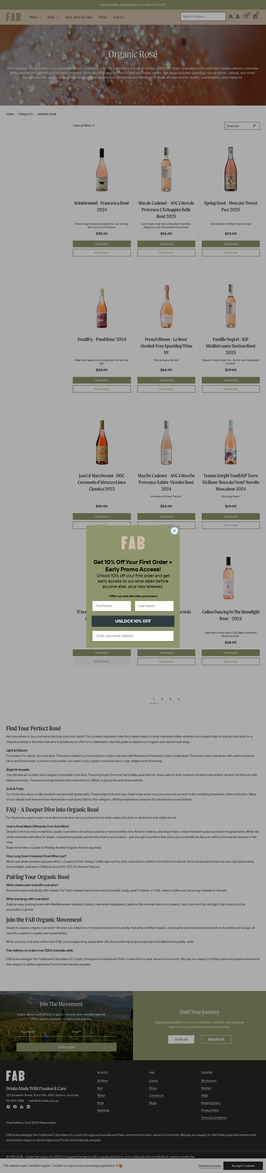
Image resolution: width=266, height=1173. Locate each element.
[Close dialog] (174, 530)
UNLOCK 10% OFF (133, 621)
